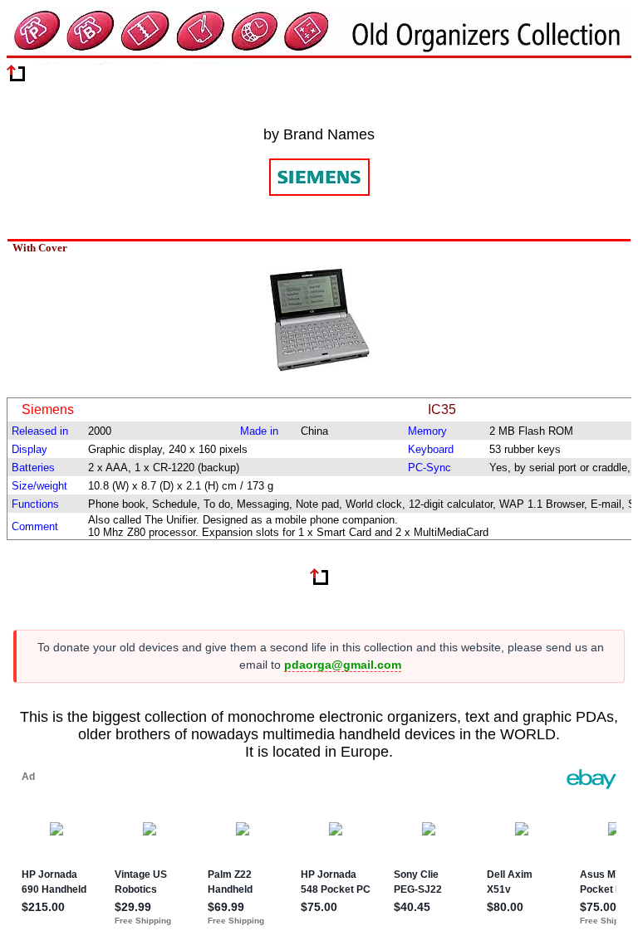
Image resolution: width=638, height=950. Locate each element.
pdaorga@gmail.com (342, 664)
